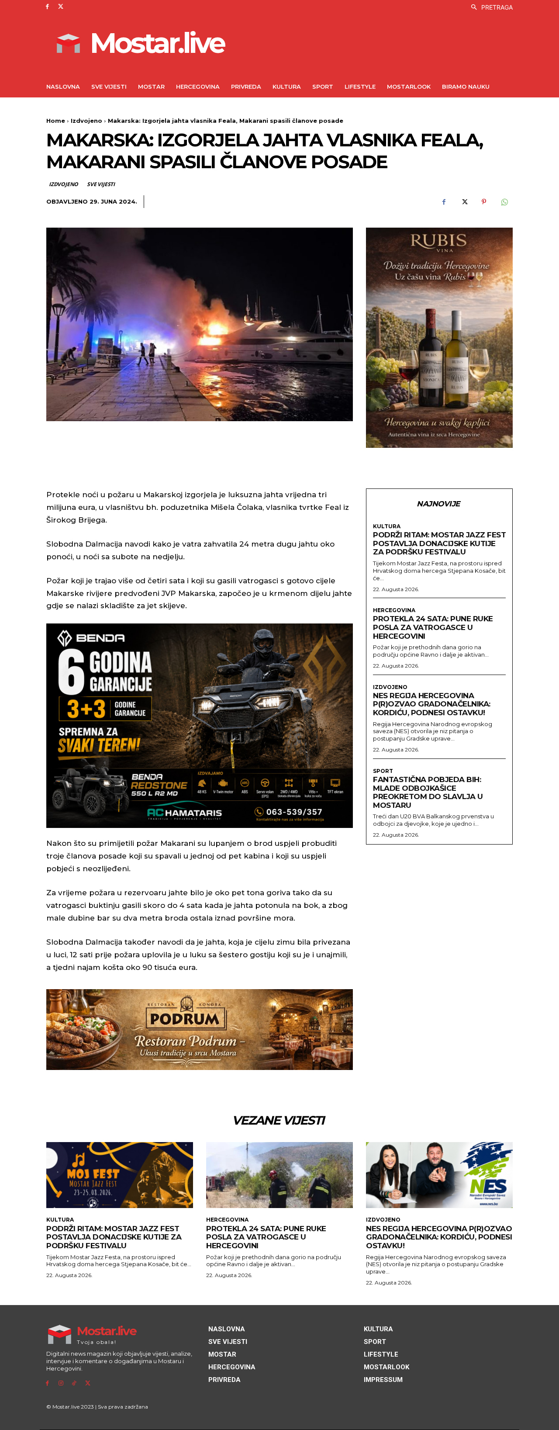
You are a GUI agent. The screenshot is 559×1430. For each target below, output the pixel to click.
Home (55, 120)
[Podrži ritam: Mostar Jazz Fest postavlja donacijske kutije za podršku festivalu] (119, 1175)
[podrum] (199, 1029)
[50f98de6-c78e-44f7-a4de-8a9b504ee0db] (199, 725)
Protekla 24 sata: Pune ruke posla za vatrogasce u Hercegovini (433, 627)
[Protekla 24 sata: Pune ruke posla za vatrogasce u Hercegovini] (279, 1175)
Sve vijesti (101, 184)
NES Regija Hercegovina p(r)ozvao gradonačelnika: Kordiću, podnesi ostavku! (431, 704)
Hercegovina (394, 610)
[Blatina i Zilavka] (439, 338)
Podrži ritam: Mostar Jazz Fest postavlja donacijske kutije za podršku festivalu (439, 543)
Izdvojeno (86, 120)
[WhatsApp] (504, 202)
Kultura (386, 526)
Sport (383, 771)
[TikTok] (74, 1383)
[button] (489, 7)
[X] (61, 6)
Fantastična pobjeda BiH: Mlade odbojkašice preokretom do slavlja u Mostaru (428, 792)
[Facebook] (47, 6)
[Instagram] (61, 1383)
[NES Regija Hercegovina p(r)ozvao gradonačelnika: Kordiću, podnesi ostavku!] (439, 1175)
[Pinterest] (484, 202)
